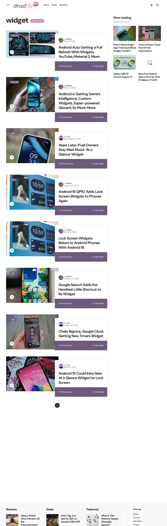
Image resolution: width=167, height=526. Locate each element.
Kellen (69, 39)
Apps (13, 273)
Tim (68, 137)
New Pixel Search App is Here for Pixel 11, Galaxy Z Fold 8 (149, 77)
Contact (136, 517)
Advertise (137, 521)
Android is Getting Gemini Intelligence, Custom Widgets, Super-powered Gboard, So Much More (79, 101)
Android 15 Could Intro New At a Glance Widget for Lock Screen (81, 378)
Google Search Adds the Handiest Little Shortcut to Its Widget (80, 289)
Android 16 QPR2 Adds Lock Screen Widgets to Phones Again (81, 196)
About (136, 514)
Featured (14, 35)
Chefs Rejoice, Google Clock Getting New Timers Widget (81, 333)
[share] (12, 52)
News (13, 133)
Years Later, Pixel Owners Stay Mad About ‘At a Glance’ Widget (78, 150)
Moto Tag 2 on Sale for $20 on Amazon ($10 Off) (70, 518)
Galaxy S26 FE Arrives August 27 (122, 75)
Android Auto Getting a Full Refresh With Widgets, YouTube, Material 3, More (80, 52)
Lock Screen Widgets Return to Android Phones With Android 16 (79, 243)
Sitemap (137, 509)
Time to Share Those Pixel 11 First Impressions (149, 48)
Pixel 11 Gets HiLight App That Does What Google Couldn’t (124, 48)
